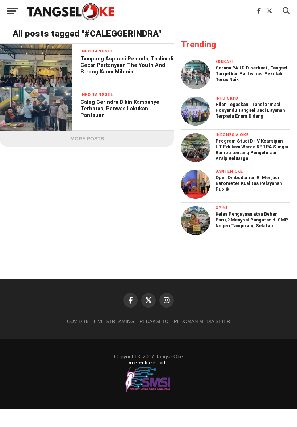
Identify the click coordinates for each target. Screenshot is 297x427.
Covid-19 (77, 321)
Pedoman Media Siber (202, 321)
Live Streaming (114, 321)
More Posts (87, 138)
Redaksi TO (153, 321)
